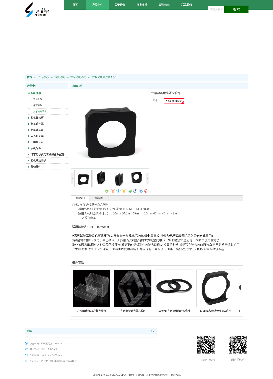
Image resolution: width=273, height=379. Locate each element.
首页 (29, 77)
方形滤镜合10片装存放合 (91, 310)
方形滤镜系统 (78, 77)
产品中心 (44, 77)
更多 (152, 331)
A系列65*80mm (174, 101)
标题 (29, 331)
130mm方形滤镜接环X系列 (174, 310)
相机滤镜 (59, 77)
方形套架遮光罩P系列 (132, 310)
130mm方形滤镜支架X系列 (215, 310)
